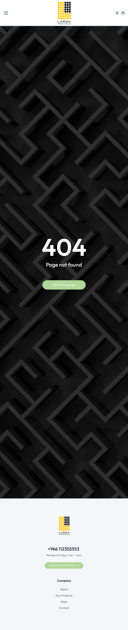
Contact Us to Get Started (62, 565)
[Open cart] (123, 13)
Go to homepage (64, 285)
